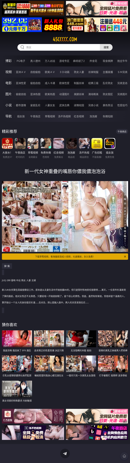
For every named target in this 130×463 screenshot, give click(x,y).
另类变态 (122, 83)
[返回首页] (124, 456)
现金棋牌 (108, 61)
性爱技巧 (122, 105)
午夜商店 (35, 116)
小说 (8, 105)
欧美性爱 (64, 83)
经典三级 (93, 83)
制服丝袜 (79, 83)
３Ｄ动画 (64, 72)
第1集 (7, 266)
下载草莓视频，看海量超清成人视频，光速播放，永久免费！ (65, 256)
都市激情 (21, 105)
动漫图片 (64, 94)
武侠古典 (64, 105)
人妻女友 (50, 105)
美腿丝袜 (79, 94)
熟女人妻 (79, 72)
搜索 (106, 47)
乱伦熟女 (108, 83)
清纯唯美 (93, 94)
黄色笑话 (108, 105)
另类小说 (93, 105)
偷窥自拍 (21, 94)
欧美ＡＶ (50, 72)
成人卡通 (50, 83)
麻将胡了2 (79, 61)
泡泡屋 (93, 116)
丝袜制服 (93, 72)
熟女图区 (108, 94)
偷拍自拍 (35, 83)
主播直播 (108, 72)
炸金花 (93, 61)
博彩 (8, 61)
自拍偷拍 (35, 72)
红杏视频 (79, 116)
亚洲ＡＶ (21, 72)
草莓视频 (50, 116)
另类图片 (122, 94)
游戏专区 (64, 61)
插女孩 (21, 116)
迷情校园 (79, 105)
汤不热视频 (64, 116)
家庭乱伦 (35, 105)
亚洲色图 (35, 94)
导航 (8, 116)
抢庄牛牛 (122, 61)
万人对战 (50, 61)
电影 (8, 83)
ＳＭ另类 (122, 72)
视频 (8, 72)
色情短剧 (108, 116)
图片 (8, 94)
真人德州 (35, 61)
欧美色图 (50, 94)
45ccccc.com (65, 39)
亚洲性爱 (21, 83)
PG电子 (21, 61)
